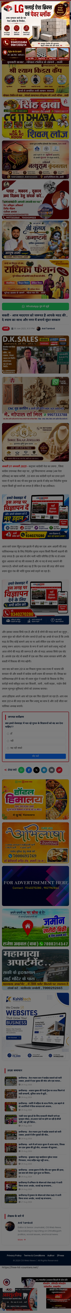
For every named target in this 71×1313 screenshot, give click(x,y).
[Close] (65, 5)
